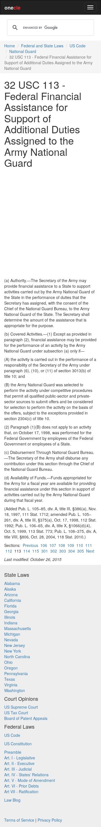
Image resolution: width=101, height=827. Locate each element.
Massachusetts (17, 628)
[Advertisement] (50, 223)
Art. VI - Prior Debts (21, 786)
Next (90, 551)
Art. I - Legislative (19, 758)
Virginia (10, 685)
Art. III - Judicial (18, 769)
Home (9, 45)
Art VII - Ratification (21, 791)
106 (43, 545)
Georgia (11, 611)
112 (8, 551)
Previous (30, 545)
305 (80, 551)
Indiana (10, 623)
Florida (10, 606)
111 (88, 545)
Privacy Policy (50, 820)
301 (44, 551)
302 (53, 551)
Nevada (11, 639)
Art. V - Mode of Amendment (29, 780)
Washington (14, 690)
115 (35, 551)
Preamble (12, 752)
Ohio (8, 662)
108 (61, 545)
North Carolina (17, 656)
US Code (78, 45)
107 (52, 545)
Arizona (11, 594)
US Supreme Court (21, 707)
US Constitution (18, 743)
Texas (9, 679)
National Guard (22, 51)
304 (71, 551)
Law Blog (12, 800)
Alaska (10, 589)
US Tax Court (16, 712)
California (12, 600)
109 (70, 545)
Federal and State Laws (42, 45)
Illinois (9, 617)
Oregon (11, 668)
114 (26, 551)
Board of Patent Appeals (25, 718)
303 (62, 551)
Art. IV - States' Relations (26, 774)
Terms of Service (19, 820)
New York (12, 651)
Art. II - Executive (19, 763)
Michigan (12, 634)
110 (79, 545)
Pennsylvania (16, 673)
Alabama (12, 583)
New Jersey (14, 645)
